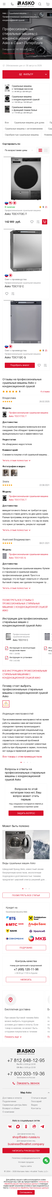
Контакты (36, 1108)
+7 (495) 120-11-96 (26, 969)
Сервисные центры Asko (14, 1105)
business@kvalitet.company (26, 1144)
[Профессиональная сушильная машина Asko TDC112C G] (26, 321)
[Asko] (26, 4)
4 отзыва (45, 391)
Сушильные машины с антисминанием (24, 129)
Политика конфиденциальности (26, 1158)
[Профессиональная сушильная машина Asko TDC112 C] (26, 250)
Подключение (9, 1101)
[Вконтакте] (10, 1126)
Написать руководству (26, 1151)
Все (7, 122)
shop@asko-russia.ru (26, 1137)
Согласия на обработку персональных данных (29, 1188)
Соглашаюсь (26, 1192)
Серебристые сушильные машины (22, 135)
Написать (26, 980)
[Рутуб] (34, 1126)
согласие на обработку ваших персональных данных (26, 1183)
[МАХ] (18, 1126)
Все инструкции (24, 674)
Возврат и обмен (11, 1108)
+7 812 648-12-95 (26, 1060)
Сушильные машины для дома (29, 122)
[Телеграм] (42, 1126)
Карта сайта (26, 1166)
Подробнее (26, 948)
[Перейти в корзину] (48, 4)
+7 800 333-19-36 (26, 1073)
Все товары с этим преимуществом (22, 756)
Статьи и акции (39, 1098)
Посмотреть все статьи (26, 895)
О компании (8, 1112)
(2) (46, 207)
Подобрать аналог (19, 365)
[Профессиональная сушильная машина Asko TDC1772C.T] (26, 178)
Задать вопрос (26, 813)
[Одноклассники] (26, 1126)
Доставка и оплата (12, 1098)
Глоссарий (36, 1101)
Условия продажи (26, 1162)
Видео (34, 1105)
